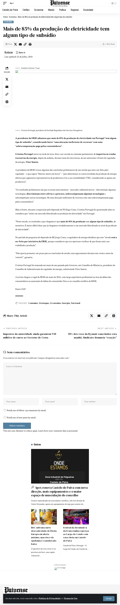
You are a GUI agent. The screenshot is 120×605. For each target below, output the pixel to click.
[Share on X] (15, 44)
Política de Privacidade (49, 598)
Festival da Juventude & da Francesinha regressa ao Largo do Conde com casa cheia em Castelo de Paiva (76, 534)
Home (5, 17)
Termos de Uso (70, 598)
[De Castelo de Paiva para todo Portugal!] (60, 3)
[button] (109, 598)
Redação (9, 52)
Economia (13, 17)
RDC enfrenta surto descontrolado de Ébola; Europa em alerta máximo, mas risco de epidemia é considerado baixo (44, 536)
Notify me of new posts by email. (21, 417)
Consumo (33, 303)
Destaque (44, 303)
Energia (66, 303)
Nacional (75, 303)
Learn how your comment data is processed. (58, 430)
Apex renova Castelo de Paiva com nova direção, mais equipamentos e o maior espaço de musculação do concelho (59, 491)
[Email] (20, 44)
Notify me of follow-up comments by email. (26, 410)
